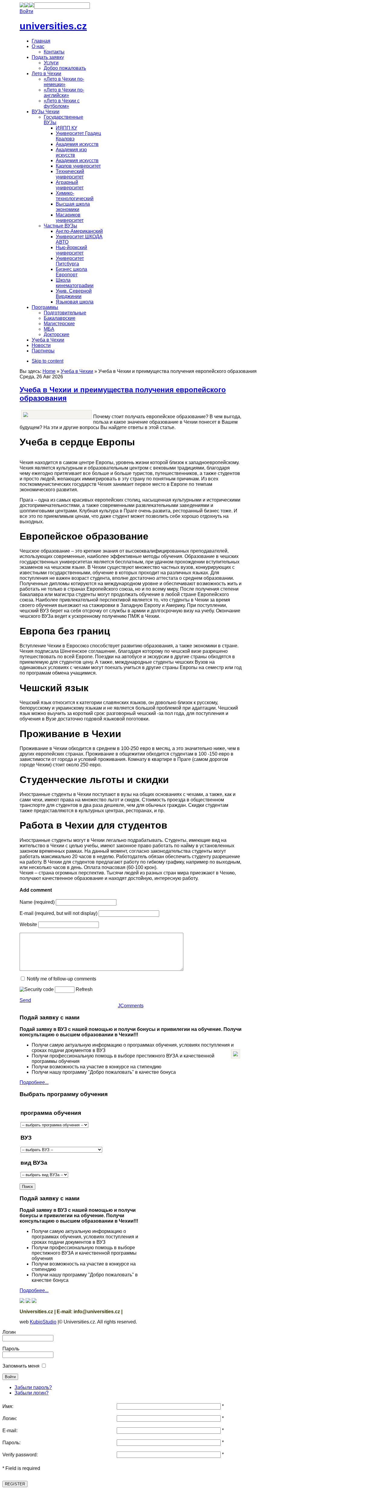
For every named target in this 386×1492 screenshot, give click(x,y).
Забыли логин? (31, 1392)
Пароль (10, 1348)
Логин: (9, 1418)
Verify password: (20, 1454)
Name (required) (37, 902)
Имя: (7, 1406)
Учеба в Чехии (77, 371)
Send (25, 1000)
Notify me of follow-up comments (61, 978)
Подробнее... (34, 1082)
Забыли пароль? (33, 1387)
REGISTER (15, 1484)
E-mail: (9, 1430)
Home (49, 371)
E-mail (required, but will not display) (58, 913)
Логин (9, 1332)
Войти (26, 11)
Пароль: (11, 1442)
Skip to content (47, 361)
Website (28, 924)
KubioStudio (43, 1321)
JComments (131, 1005)
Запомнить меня (21, 1365)
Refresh (84, 989)
